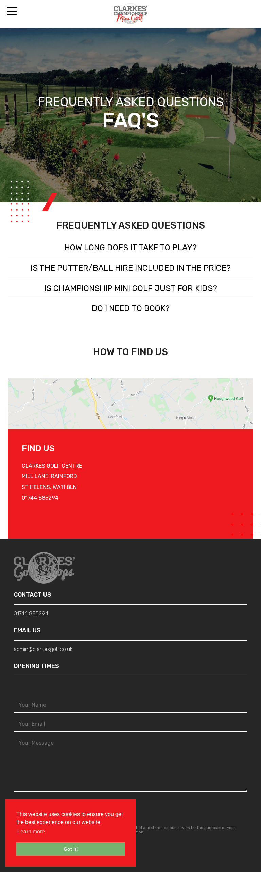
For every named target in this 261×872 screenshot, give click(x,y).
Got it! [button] (71, 849)
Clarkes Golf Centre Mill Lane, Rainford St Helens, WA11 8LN (52, 476)
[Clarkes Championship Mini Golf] (130, 13)
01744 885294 (40, 498)
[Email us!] (249, 13)
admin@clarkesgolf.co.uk (43, 649)
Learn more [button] (31, 831)
